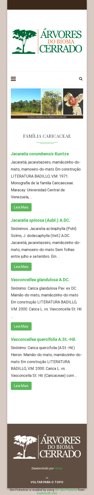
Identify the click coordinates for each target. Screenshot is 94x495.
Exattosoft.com (47, 493)
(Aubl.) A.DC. (40, 220)
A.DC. (40, 279)
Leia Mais (21, 207)
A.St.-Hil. (43, 339)
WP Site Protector (66, 490)
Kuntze (40, 153)
